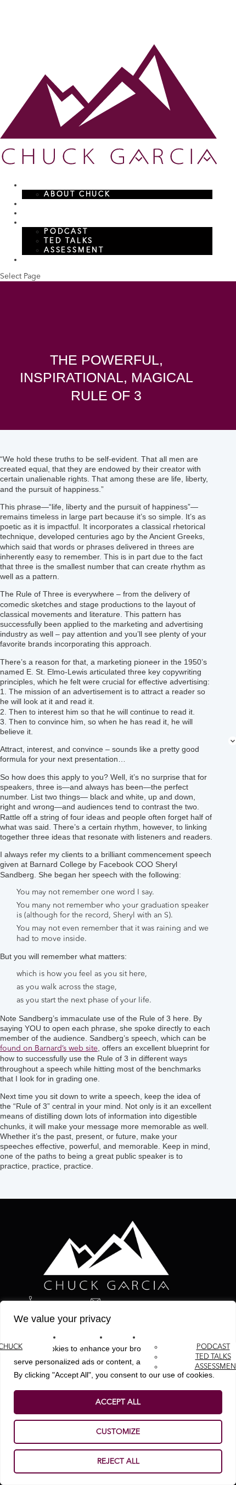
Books (38, 213)
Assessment (74, 250)
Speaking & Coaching (77, 203)
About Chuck (77, 194)
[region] (118, 1393)
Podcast (66, 231)
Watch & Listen (61, 222)
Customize (118, 1432)
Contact (44, 259)
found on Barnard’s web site (49, 1048)
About (38, 185)
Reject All (118, 1461)
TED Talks (68, 241)
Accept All (118, 1402)
